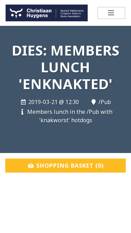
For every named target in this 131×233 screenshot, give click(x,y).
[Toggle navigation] (111, 13)
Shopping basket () (69, 165)
